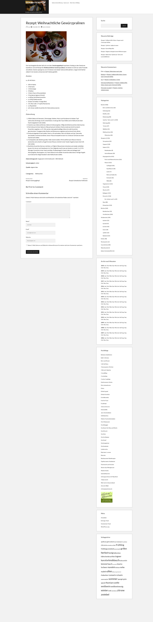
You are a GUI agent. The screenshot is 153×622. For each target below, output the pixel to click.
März (110, 265)
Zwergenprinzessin (107, 489)
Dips (104, 202)
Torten (105, 126)
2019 (102, 271)
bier (115, 542)
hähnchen (117, 553)
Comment (28, 201)
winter (104, 590)
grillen (124, 548)
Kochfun (103, 434)
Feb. (108, 265)
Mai (116, 265)
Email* (27, 229)
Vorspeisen (106, 141)
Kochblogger (104, 425)
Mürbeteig (106, 117)
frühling (120, 545)
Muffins (105, 114)
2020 (102, 265)
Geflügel (109, 165)
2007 (102, 333)
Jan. (105, 276)
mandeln (111, 567)
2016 (102, 286)
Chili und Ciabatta (106, 370)
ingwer (118, 556)
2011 (102, 312)
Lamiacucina (104, 449)
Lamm (108, 171)
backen (105, 220)
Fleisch (106, 162)
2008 (102, 327)
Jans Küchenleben (106, 412)
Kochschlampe (105, 437)
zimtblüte (114, 591)
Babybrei (105, 235)
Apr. (113, 265)
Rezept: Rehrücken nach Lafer (113, 71)
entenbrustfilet (111, 545)
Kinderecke (104, 217)
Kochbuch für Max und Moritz (109, 428)
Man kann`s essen (106, 452)
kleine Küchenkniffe (106, 251)
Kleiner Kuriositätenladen (108, 419)
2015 (102, 291)
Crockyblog (104, 376)
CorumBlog (104, 373)
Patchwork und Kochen (107, 464)
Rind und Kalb (110, 174)
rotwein (119, 575)
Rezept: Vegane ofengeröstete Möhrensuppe (113, 51)
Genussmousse (105, 406)
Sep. (125, 265)
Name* (28, 221)
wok (109, 591)
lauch (110, 564)
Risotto (105, 190)
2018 (102, 276)
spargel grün (122, 579)
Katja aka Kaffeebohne (107, 82)
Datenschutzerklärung (57, 2)
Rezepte (103, 138)
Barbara (103, 74)
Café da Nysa (104, 364)
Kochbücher (106, 214)
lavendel (115, 564)
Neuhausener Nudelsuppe (108, 458)
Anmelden (104, 517)
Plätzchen (107, 135)
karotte (104, 560)
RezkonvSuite (105, 470)
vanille (116, 582)
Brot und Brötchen (108, 107)
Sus (102, 79)
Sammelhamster (105, 473)
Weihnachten (39, 173)
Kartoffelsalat (108, 153)
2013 (102, 302)
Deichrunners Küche (106, 382)
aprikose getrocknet (107, 542)
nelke (122, 567)
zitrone (120, 590)
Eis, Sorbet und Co (110, 199)
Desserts (105, 196)
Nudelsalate (108, 150)
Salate (104, 147)
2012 (102, 307)
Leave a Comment (46, 27)
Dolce (102, 388)
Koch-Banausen (105, 422)
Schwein (109, 177)
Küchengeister (105, 443)
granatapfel (118, 549)
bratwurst (120, 542)
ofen (109, 571)
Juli (120, 265)
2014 (102, 296)
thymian (109, 582)
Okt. (102, 273)
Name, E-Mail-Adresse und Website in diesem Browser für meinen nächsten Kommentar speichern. (55, 245)
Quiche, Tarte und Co (109, 120)
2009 (102, 322)
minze (118, 567)
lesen (104, 229)
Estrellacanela (105, 397)
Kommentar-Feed (106, 524)
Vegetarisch (106, 184)
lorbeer (104, 567)
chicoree (104, 545)
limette (119, 564)
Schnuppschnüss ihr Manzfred (109, 476)
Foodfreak (104, 403)
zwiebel (105, 594)
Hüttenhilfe (104, 409)
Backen (103, 104)
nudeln (104, 571)
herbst (104, 552)
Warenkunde (104, 248)
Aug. (122, 265)
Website (28, 237)
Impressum (66, 2)
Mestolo (103, 455)
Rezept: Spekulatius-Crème (112, 79)
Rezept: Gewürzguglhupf (33, 180)
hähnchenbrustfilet (108, 556)
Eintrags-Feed (105, 520)
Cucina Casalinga (105, 379)
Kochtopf (103, 440)
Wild (108, 181)
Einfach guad (104, 391)
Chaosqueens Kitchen (107, 367)
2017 (102, 281)
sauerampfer (104, 579)
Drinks (102, 238)
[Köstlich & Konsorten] (106, 502)
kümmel (104, 564)
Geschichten (104, 245)
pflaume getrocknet (116, 571)
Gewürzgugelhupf (57, 65)
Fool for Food (104, 400)
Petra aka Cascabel (106, 88)
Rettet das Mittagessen (107, 467)
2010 (102, 317)
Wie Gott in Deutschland (108, 483)
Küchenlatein (104, 446)
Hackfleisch (110, 168)
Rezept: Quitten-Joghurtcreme (109, 45)
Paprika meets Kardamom (108, 461)
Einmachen (106, 205)
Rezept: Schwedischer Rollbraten (78, 180)
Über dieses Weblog (74, 2)
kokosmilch (123, 560)
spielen (105, 232)
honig (110, 553)
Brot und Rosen (105, 361)
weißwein (105, 586)
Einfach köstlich (105, 394)
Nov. (105, 267)
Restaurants (104, 242)
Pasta (104, 187)
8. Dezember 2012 (36, 27)
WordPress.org (105, 527)
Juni (118, 265)
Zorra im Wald (104, 486)
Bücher (103, 208)
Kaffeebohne (104, 415)
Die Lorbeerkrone (106, 385)
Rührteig (105, 123)
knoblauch (113, 560)
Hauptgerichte (107, 156)
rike (29, 27)
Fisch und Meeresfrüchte (112, 159)
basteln (105, 223)
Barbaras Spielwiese (106, 354)
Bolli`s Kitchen (105, 358)
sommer (113, 578)
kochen (105, 226)
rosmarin (112, 575)
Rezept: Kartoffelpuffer (107, 48)
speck (103, 583)
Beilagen (105, 193)
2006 (102, 338)
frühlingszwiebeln (107, 549)
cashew (125, 542)
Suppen (105, 144)
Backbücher (106, 211)
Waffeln (105, 129)
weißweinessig (117, 586)
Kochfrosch (104, 431)
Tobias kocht (104, 479)
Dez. (107, 273)
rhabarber (104, 575)
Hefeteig (105, 111)
